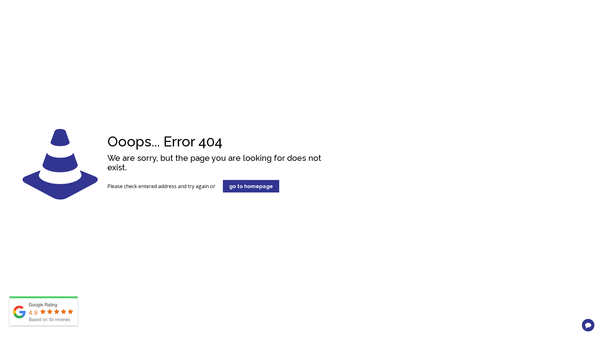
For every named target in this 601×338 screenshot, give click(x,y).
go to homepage (251, 186)
